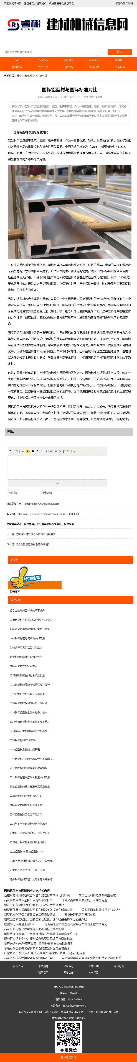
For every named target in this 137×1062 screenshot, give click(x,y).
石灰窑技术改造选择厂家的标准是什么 (28, 900)
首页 (16, 60)
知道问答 (94, 67)
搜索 (120, 51)
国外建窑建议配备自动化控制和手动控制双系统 (91, 958)
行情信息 (68, 67)
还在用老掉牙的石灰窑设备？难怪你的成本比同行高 (37, 895)
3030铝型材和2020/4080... (24, 740)
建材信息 (17, 67)
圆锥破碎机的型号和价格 (80, 914)
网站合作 (68, 972)
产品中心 (43, 60)
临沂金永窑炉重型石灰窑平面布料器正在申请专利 (75, 924)
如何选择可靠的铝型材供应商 (26, 647)
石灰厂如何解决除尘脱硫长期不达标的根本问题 (34, 929)
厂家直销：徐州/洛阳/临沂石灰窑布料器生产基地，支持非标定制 (44, 953)
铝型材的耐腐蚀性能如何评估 (26, 657)
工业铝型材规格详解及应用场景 (27, 694)
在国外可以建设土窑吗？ (19, 924)
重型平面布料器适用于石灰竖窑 (101, 909)
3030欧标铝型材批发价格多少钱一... (29, 712)
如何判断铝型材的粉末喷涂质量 (27, 675)
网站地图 (119, 966)
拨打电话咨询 (68, 1057)
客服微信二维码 (124, 3)
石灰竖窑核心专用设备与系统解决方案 (28, 958)
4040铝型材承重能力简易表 (25, 749)
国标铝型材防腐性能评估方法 (26, 814)
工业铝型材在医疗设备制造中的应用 (30, 777)
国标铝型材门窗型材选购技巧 (26, 796)
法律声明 (94, 966)
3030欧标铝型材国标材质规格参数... (29, 731)
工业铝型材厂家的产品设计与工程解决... (32, 759)
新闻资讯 (94, 60)
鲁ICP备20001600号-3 (75, 1005)
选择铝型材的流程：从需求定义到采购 (31, 879)
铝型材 (43, 76)
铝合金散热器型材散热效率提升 (33, 544)
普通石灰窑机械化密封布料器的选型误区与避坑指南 (37, 948)
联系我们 (43, 972)
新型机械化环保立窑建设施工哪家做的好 (29, 914)
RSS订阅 (93, 972)
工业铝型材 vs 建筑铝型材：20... (27, 851)
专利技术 (120, 67)
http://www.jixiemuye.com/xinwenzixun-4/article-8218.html (48, 514)
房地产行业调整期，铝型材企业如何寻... (32, 861)
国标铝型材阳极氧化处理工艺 (26, 805)
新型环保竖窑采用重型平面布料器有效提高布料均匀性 (38, 909)
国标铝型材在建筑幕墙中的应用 (27, 638)
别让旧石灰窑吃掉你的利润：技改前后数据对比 (34, 905)
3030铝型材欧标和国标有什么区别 (28, 703)
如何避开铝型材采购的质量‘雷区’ (28, 842)
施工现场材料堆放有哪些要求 (97, 895)
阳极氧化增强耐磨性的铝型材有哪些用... (32, 629)
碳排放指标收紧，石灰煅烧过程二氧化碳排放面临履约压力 (41, 933)
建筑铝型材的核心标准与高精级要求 (35, 534)
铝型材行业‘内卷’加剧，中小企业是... (30, 833)
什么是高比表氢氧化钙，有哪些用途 (84, 900)
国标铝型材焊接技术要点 (23, 666)
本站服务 (43, 966)
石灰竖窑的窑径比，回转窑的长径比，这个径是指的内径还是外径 (45, 919)
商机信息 (68, 60)
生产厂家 (43, 67)
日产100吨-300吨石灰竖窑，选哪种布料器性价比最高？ (38, 943)
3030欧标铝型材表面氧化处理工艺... (29, 721)
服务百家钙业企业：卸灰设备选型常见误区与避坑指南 (38, 938)
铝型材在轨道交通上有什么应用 (27, 870)
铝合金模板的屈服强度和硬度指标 (28, 768)
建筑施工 (120, 60)
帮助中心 (68, 966)
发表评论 (47, 492)
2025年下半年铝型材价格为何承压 (28, 823)
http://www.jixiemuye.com (45, 503)
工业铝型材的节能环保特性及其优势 (30, 684)
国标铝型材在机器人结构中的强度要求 (31, 620)
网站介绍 (18, 966)
